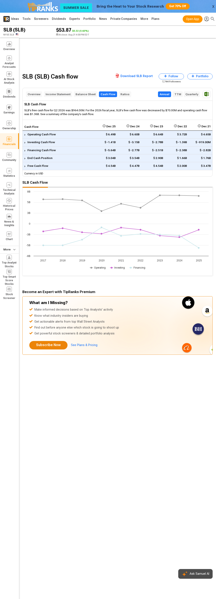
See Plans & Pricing (84, 345)
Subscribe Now (48, 345)
